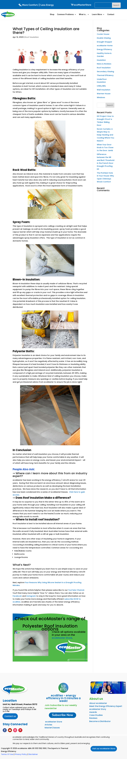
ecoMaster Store (62, 638)
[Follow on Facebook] (5, 730)
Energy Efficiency (104, 49)
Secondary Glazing (105, 71)
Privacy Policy (21, 754)
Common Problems (65, 14)
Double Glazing (104, 38)
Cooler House (103, 34)
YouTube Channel (76, 590)
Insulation (101, 60)
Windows (101, 97)
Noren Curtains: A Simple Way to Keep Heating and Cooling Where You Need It (105, 135)
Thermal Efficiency (105, 75)
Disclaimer (33, 754)
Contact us (10, 716)
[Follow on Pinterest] (20, 730)
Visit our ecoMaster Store (103, 748)
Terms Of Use (7, 754)
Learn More (97, 14)
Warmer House (103, 93)
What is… (83, 14)
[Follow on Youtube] (10, 730)
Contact (110, 14)
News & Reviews (104, 64)
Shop (52, 14)
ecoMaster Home (104, 45)
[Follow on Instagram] (15, 730)
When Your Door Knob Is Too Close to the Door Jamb (105, 147)
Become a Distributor (100, 721)
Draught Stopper (104, 42)
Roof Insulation (32, 37)
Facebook (17, 596)
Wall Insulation (103, 90)
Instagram (31, 596)
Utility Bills (101, 86)
